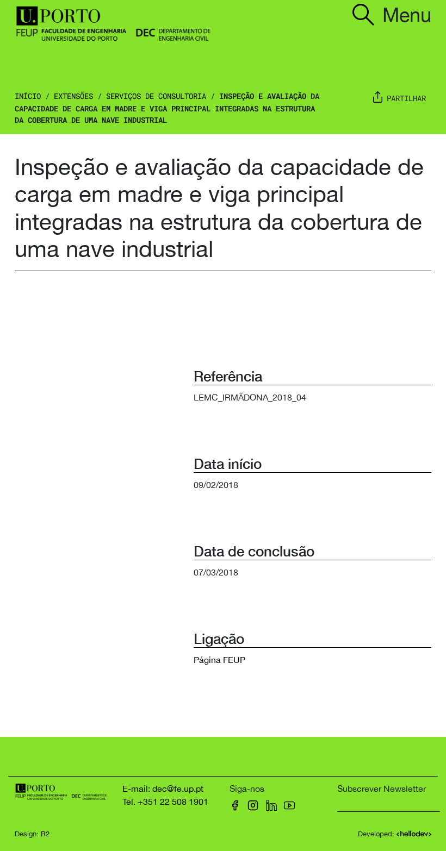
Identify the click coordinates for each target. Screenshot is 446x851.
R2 (45, 834)
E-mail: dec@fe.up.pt (162, 788)
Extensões (73, 96)
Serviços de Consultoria (156, 96)
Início (28, 96)
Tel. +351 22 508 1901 (165, 801)
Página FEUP (219, 660)
